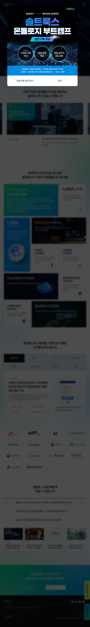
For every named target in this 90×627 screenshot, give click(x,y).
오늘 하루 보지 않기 (24, 81)
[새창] (42, 6)
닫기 (60, 81)
